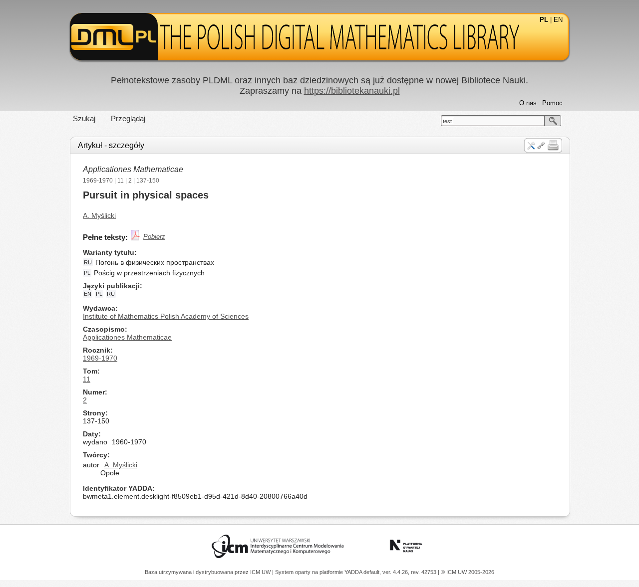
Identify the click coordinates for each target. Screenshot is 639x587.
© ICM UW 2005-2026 (467, 572)
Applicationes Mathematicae (133, 169)
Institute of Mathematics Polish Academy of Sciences (166, 316)
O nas (528, 103)
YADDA (353, 572)
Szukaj (84, 118)
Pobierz (154, 236)
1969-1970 (98, 180)
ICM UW (261, 572)
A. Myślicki (99, 215)
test (447, 121)
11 (120, 180)
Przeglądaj (128, 118)
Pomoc (552, 103)
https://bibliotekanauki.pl (352, 91)
